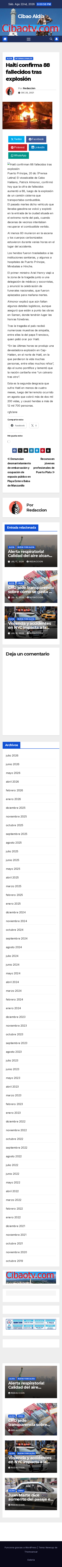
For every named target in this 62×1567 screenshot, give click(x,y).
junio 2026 (12, 764)
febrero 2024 (14, 999)
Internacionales (23, 59)
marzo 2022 (13, 1200)
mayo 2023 (13, 1078)
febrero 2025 (14, 895)
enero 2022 (13, 1217)
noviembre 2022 (16, 1130)
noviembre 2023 (16, 1025)
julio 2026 (12, 755)
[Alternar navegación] (28, 39)
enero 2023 (13, 1112)
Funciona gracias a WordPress (21, 1547)
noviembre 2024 (16, 921)
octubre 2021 (14, 1243)
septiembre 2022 (16, 1147)
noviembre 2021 (16, 1234)
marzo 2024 (14, 990)
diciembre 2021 (15, 1226)
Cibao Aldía (31, 16)
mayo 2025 (13, 868)
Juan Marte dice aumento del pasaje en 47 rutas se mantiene (30, 1499)
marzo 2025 (13, 886)
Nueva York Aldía (26, 547)
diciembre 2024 (16, 912)
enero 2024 (13, 1008)
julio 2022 (12, 1165)
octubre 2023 (14, 1034)
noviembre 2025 (16, 816)
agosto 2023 (14, 1051)
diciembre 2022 (15, 1121)
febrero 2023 (14, 1104)
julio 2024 (12, 956)
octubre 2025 (14, 825)
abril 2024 (12, 982)
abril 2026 (12, 781)
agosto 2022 (14, 1156)
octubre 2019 (14, 1261)
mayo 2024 (13, 973)
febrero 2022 (14, 1208)
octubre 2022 (14, 1139)
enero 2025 (13, 903)
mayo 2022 (13, 1182)
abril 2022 (12, 1191)
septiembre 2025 (16, 834)
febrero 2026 (14, 790)
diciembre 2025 (15, 807)
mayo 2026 (13, 773)
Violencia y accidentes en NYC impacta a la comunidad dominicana (31, 627)
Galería (31, 1559)
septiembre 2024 (17, 938)
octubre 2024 (14, 929)
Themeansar (31, 1551)
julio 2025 (12, 851)
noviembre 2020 (16, 1252)
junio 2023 (12, 1069)
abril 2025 (12, 877)
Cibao (20, 583)
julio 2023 (12, 1060)
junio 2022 (12, 1173)
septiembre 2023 (16, 1043)
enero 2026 (13, 799)
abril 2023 (12, 1086)
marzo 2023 (13, 1095)
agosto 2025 (14, 842)
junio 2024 (13, 964)
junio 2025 (12, 860)
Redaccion (29, 88)
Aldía (9, 59)
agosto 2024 (14, 947)
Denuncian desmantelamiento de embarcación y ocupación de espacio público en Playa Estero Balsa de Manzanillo (19, 472)
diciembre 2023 (15, 1017)
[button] (51, 39)
